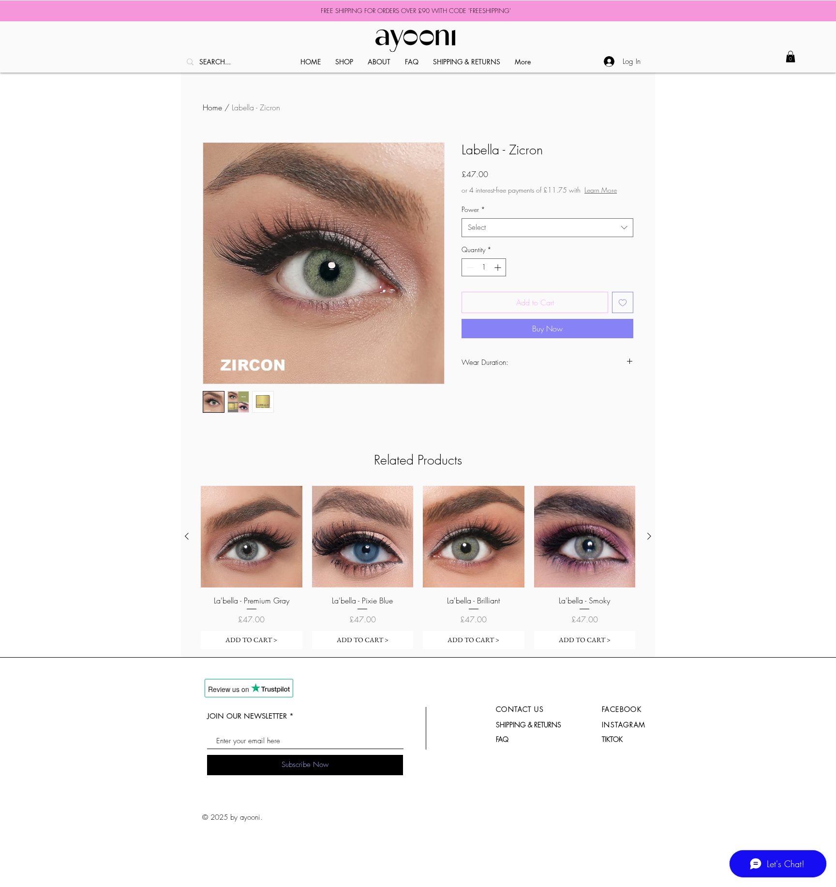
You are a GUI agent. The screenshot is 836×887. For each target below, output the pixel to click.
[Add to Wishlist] (622, 302)
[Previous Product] (187, 536)
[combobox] (547, 227)
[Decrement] (469, 267)
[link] (790, 56)
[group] (418, 567)
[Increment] (499, 267)
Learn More (600, 190)
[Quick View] (251, 536)
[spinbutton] (484, 267)
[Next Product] (649, 536)
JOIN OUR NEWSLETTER (247, 716)
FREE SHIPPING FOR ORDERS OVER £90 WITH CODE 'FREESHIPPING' (416, 10)
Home (212, 107)
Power (473, 209)
